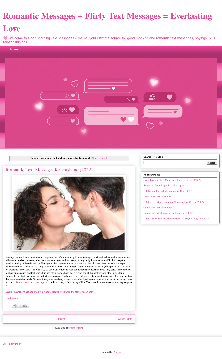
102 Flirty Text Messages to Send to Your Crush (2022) (173, 202)
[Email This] (14, 306)
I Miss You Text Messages (157, 196)
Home (14, 49)
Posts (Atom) (76, 328)
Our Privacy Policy (12, 344)
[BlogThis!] (17, 306)
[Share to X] (20, 306)
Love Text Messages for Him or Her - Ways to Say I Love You (176, 218)
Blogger (117, 352)
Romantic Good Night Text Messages (163, 185)
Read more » (12, 298)
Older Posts (125, 318)
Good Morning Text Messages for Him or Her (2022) (172, 180)
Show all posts (100, 158)
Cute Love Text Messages (157, 207)
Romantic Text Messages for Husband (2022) (49, 169)
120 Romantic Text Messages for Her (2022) (167, 191)
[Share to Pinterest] (27, 306)
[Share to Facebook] (23, 306)
